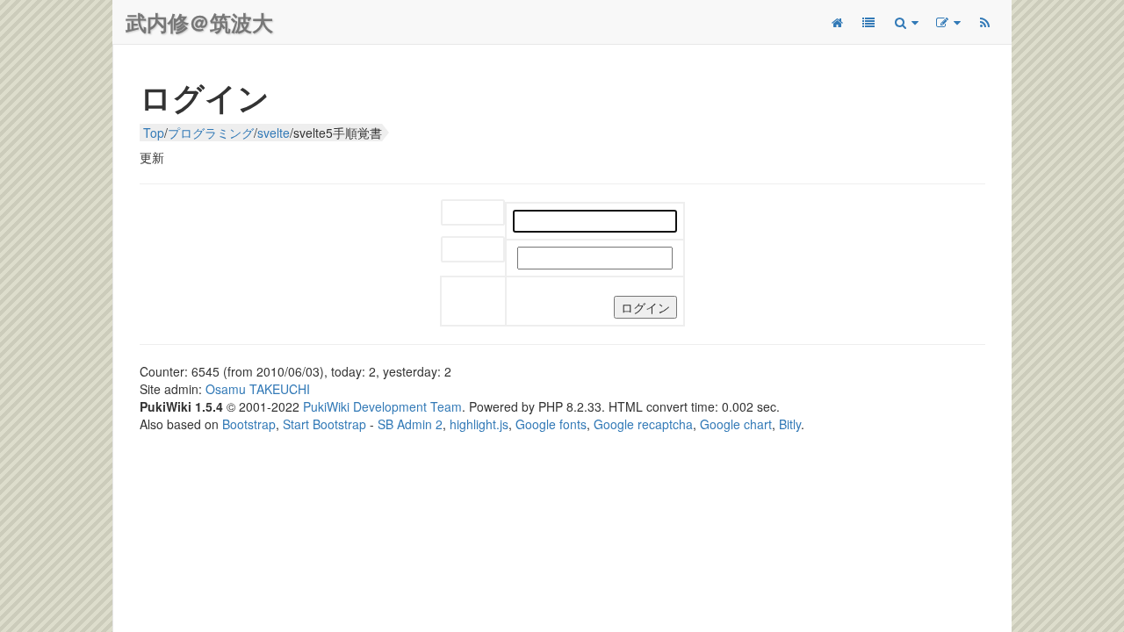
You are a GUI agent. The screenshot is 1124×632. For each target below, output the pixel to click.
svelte (273, 132)
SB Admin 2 (410, 424)
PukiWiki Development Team (382, 406)
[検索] (905, 22)
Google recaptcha (643, 424)
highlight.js (479, 424)
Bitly (790, 424)
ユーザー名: (473, 214)
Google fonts (551, 424)
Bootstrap (249, 424)
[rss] (984, 22)
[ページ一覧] (868, 22)
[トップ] (837, 22)
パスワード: (473, 250)
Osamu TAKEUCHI (257, 389)
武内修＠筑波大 (199, 22)
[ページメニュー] (947, 22)
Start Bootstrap (324, 424)
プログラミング (211, 132)
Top (153, 132)
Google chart (736, 424)
